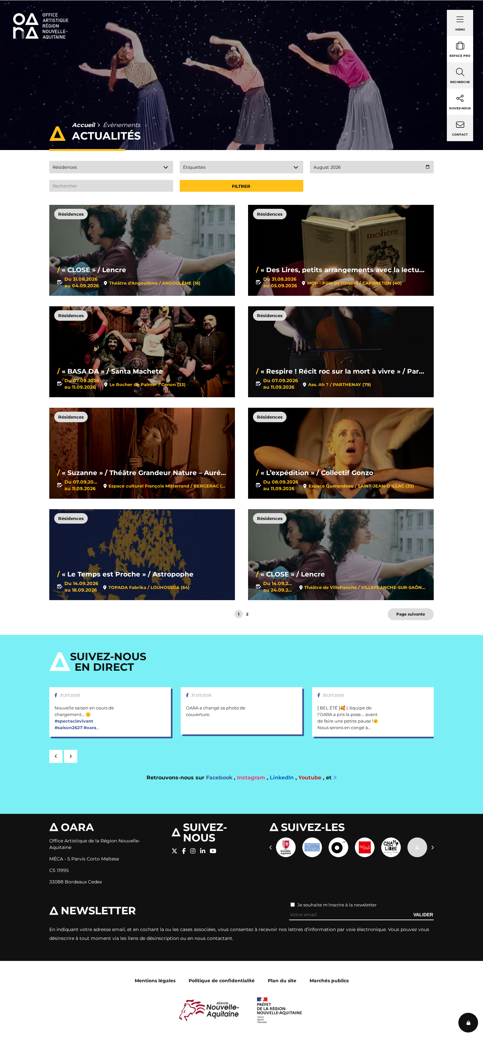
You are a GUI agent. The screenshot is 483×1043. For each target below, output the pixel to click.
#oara (89, 727)
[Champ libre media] (391, 847)
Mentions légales (155, 981)
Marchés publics (329, 981)
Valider (423, 914)
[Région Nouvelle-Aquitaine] (209, 1009)
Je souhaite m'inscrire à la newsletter (337, 904)
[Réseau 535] (417, 847)
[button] (55, 756)
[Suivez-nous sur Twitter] (174, 851)
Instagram (252, 777)
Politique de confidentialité (222, 981)
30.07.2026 (333, 695)
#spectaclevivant (74, 721)
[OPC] (312, 847)
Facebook (220, 777)
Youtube (310, 777)
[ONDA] (338, 847)
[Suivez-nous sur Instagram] (193, 851)
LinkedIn (282, 777)
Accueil (83, 125)
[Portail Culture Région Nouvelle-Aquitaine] (286, 847)
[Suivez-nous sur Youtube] (213, 851)
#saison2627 (68, 727)
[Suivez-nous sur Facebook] (184, 851)
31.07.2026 (70, 695)
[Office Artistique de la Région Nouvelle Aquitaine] (40, 16)
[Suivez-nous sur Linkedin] (202, 851)
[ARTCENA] (365, 847)
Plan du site (282, 981)
